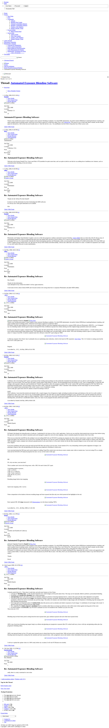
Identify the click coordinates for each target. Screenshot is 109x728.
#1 (18, 95)
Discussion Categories (10, 42)
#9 (18, 514)
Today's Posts (14, 34)
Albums (13, 21)
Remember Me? (10, 8)
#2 (18, 129)
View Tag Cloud (5, 688)
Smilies (6, 705)
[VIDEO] (6, 709)
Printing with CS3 (20, 679)
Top (5, 722)
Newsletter (7, 54)
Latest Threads (8, 40)
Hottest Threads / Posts (17, 28)
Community (10, 19)
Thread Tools (6, 87)
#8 (19, 406)
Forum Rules (4, 713)
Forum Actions (11, 30)
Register (6, 2)
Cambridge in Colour (9, 720)
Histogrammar (36, 502)
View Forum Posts (12, 100)
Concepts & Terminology (14, 45)
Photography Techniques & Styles (16, 51)
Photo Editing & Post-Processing (16, 48)
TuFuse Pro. (67, 122)
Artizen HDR (76, 238)
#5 (19, 250)
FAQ (8, 17)
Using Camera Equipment (14, 46)
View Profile (10, 98)
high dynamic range (6, 685)
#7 (19, 355)
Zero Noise (78, 339)
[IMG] (6, 707)
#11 (20, 648)
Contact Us (7, 719)
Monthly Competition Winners (19, 25)
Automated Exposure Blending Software (34, 82)
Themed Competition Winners (19, 24)
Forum (6, 14)
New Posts (10, 16)
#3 (18, 169)
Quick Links (10, 33)
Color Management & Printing (15, 50)
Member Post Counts (16, 22)
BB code (6, 704)
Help (5, 3)
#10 (21, 565)
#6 (19, 293)
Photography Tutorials (10, 43)
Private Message (11, 101)
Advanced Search (9, 60)
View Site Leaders (16, 36)
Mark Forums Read (16, 31)
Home (5, 13)
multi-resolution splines (8, 679)
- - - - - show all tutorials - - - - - (15, 53)
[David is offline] (8, 523)
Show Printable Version (13, 91)
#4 (18, 212)
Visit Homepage (11, 137)
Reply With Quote (9, 126)
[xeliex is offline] (8, 178)
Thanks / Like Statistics (17, 27)
